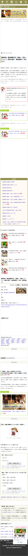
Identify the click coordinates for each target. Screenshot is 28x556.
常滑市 (23, 341)
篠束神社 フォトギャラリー (9, 219)
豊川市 (13, 338)
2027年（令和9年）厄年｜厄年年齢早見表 (10, 534)
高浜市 (8, 343)
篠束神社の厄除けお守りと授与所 (10, 207)
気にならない (6, 460)
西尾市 (12, 341)
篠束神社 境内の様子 (7, 187)
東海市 (7, 341)
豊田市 (12, 340)
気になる (5, 457)
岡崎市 (18, 338)
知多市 (12, 342)
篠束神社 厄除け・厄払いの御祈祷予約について (13, 196)
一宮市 (8, 338)
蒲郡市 (23, 342)
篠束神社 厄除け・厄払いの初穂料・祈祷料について (14, 199)
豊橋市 (7, 340)
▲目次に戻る (14, 348)
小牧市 (17, 340)
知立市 (17, 342)
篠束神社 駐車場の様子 (8, 190)
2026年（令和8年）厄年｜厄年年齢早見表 (10, 531)
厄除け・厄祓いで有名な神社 (9, 477)
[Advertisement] (14, 38)
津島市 (7, 342)
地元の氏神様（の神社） (8, 482)
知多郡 (2, 340)
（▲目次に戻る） (14, 418)
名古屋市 (3, 338)
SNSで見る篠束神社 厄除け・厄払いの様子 (12, 210)
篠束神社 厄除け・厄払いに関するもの (11, 193)
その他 (4, 485)
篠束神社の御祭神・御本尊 (8, 181)
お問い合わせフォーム (10, 512)
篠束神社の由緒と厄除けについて (10, 184)
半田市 (17, 341)
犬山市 (24, 338)
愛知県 (2, 345)
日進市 (2, 342)
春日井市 (24, 340)
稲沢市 (2, 341)
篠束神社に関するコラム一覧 (9, 213)
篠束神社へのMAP (7, 216)
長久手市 (3, 343)
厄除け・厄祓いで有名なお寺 (9, 480)
